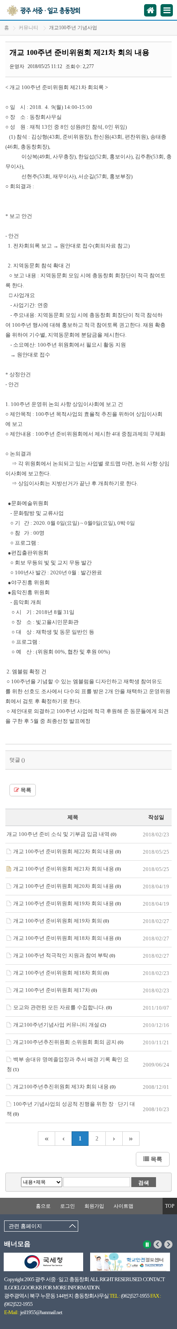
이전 (158, 1244)
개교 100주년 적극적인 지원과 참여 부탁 (64, 955)
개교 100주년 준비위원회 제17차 (55, 990)
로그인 (67, 1206)
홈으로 (43, 1206)
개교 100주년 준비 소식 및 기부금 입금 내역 (61, 834)
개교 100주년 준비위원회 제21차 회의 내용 (67, 869)
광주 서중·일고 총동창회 (53, 10)
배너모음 (17, 1243)
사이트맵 (123, 1206)
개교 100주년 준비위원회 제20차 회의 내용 (67, 886)
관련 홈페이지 (25, 1226)
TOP (170, 1206)
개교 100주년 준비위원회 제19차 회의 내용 (67, 903)
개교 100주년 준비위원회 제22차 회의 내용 (67, 851)
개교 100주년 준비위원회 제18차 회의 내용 (67, 938)
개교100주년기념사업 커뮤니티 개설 (59, 1025)
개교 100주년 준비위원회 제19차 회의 (61, 921)
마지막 (131, 1138)
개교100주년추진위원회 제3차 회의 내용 (64, 1087)
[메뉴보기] (167, 10)
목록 (25, 790)
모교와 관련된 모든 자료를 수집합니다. (62, 1007)
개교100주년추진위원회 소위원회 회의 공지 (68, 1042)
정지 (147, 1244)
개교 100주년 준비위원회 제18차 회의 (61, 973)
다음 (168, 1244)
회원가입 (94, 1206)
